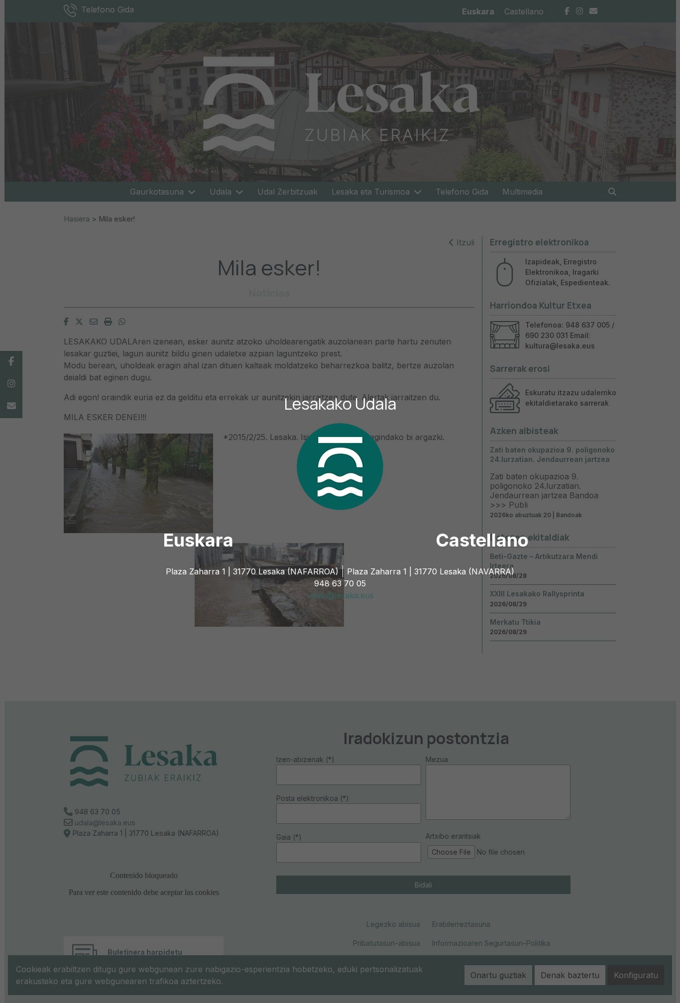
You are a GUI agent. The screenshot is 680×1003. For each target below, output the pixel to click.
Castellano (482, 540)
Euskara (198, 540)
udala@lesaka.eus (340, 595)
